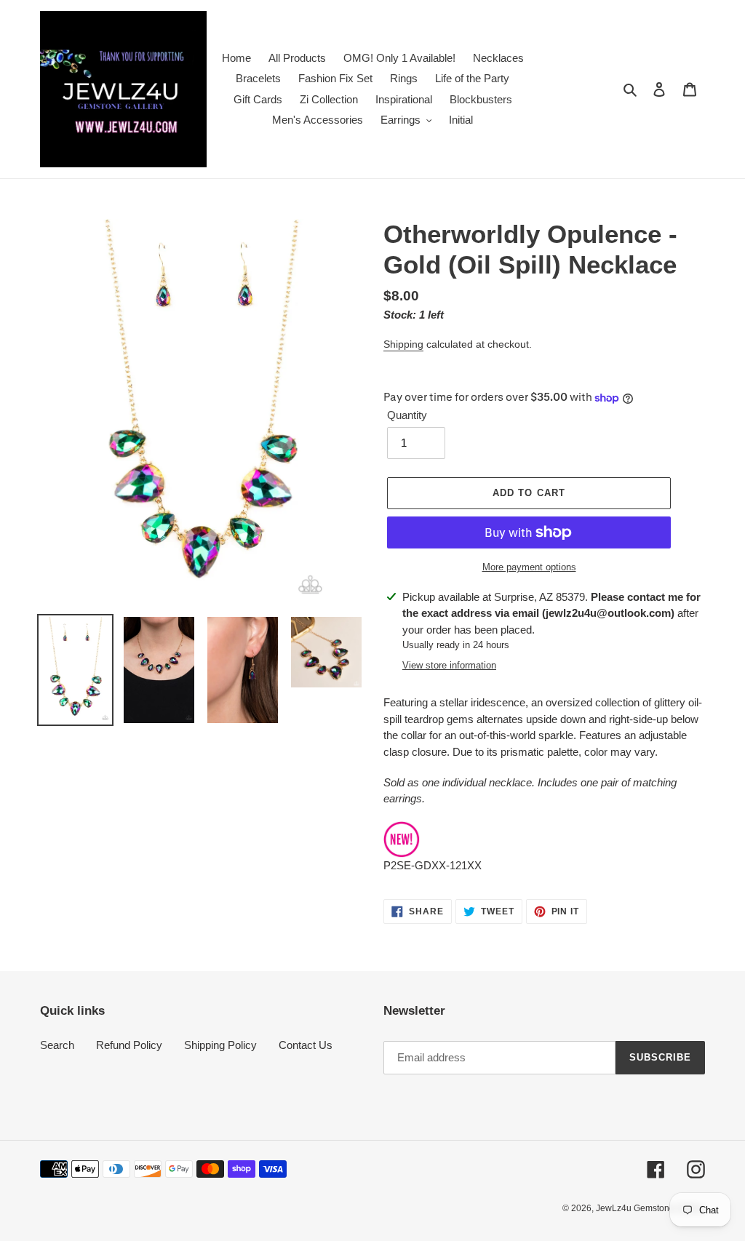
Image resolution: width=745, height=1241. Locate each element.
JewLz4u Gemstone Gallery (650, 1208)
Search (57, 1045)
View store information (449, 665)
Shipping (403, 344)
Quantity (407, 415)
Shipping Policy (220, 1045)
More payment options (529, 567)
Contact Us (305, 1045)
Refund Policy (129, 1045)
